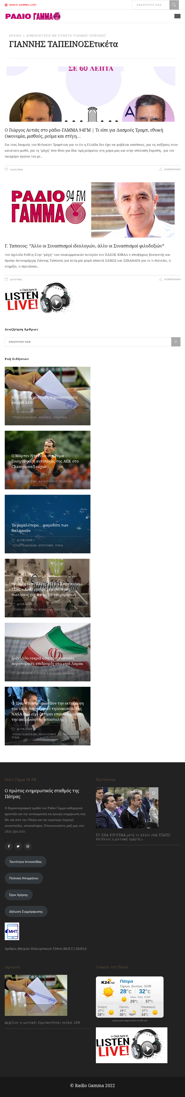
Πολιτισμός (47, 734)
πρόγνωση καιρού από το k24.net (129, 1020)
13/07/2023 (108, 848)
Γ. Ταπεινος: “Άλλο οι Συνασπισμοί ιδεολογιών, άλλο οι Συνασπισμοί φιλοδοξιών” (84, 246)
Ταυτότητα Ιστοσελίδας (25, 861)
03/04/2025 (16, 169)
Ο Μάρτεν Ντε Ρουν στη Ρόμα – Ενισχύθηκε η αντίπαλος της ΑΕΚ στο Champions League (45, 461)
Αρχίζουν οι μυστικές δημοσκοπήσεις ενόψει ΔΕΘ (42, 1023)
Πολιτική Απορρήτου (23, 878)
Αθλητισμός (48, 481)
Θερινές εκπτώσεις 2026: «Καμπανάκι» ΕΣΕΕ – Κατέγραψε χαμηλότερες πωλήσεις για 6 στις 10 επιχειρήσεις (47, 589)
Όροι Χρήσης (18, 895)
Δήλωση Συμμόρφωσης (26, 911)
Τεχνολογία (67, 734)
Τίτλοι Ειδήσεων (24, 417)
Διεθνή (68, 673)
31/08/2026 (24, 412)
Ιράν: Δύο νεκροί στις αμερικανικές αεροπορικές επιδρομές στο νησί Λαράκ (47, 660)
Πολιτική (60, 417)
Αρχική (15, 35)
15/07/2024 (15, 279)
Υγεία (59, 545)
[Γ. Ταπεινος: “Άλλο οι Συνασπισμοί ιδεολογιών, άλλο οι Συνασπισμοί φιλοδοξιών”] (92, 210)
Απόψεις (45, 417)
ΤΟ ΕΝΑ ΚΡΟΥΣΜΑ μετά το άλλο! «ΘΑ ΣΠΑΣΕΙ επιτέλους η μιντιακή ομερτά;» (133, 837)
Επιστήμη (46, 545)
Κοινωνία (45, 609)
